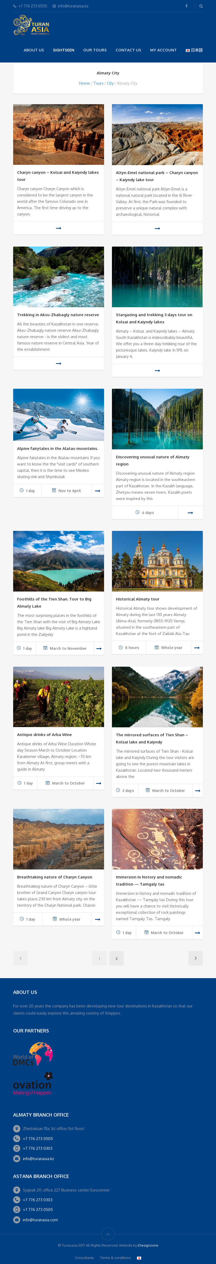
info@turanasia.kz (38, 1158)
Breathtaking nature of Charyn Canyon (54, 876)
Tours (98, 83)
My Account (163, 49)
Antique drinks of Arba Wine (44, 734)
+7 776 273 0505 (38, 1138)
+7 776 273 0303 (37, 1148)
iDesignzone (148, 1245)
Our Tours (95, 49)
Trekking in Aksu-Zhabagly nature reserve (58, 314)
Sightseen (63, 49)
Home (84, 83)
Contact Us (128, 49)
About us (34, 49)
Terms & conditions (115, 1258)
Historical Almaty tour (137, 599)
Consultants (84, 1258)
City (110, 83)
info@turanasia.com (40, 1219)
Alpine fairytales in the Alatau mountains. (57, 448)
